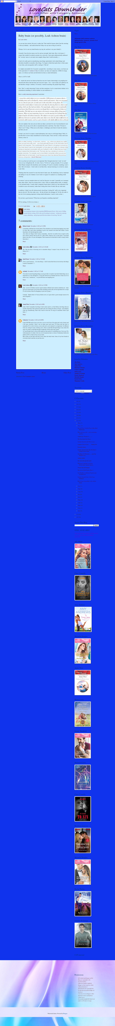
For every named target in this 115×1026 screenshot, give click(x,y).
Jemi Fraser (26, 259)
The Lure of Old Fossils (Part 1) (85, 470)
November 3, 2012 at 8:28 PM (36, 320)
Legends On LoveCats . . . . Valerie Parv (87, 444)
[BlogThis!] (39, 206)
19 (77, 401)
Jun (79, 497)
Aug (79, 491)
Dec (79, 423)
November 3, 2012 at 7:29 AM (37, 259)
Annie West (26, 304)
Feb (79, 508)
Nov (79, 426)
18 (77, 404)
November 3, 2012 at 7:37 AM (35, 271)
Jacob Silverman (36, 157)
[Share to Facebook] (42, 206)
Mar (79, 505)
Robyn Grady (26, 226)
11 (77, 514)
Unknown (25, 320)
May (79, 500)
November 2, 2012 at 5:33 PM (38, 226)
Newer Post (20, 372)
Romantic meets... (82, 447)
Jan (79, 511)
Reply (24, 241)
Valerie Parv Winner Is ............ (85, 436)
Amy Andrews (78, 364)
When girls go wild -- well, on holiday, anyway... (87, 433)
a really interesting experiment (30, 94)
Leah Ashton (23, 39)
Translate (86, 393)
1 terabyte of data (33, 71)
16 (77, 409)
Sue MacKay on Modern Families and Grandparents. (87, 473)
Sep (79, 489)
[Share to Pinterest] (44, 206)
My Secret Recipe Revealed (84, 461)
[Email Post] (34, 206)
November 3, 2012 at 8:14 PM (36, 304)
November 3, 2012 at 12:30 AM (40, 247)
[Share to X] (41, 206)
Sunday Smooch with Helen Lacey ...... (87, 442)
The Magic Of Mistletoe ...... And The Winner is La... (87, 454)
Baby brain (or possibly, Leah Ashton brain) (87, 482)
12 (77, 421)
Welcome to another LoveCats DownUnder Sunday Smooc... (86, 464)
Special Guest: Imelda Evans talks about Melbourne (87, 428)
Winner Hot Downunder (84, 467)
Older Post (67, 372)
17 (77, 407)
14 (77, 415)
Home (44, 372)
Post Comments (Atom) (29, 376)
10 (77, 517)
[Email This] (37, 206)
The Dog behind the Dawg (84, 439)
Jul (79, 494)
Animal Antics (81, 458)
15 (77, 412)
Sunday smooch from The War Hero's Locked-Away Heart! (87, 450)
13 (77, 418)
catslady (25, 271)
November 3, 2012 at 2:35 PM (39, 285)
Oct (79, 486)
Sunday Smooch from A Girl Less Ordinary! (86, 477)
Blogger (65, 1013)
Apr (79, 502)
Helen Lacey (78, 371)
